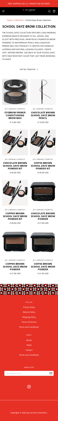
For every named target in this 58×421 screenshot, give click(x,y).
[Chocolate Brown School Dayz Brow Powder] (43, 193)
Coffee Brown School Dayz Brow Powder (43, 266)
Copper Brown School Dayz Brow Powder (15, 266)
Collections (19, 20)
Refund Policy (29, 312)
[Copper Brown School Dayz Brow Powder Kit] (15, 193)
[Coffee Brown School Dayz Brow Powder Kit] (43, 142)
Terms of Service (29, 322)
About (29, 340)
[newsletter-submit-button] (51, 373)
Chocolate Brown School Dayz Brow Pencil (43, 115)
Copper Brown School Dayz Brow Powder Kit (15, 216)
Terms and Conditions (29, 327)
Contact (29, 350)
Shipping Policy (29, 317)
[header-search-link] (49, 11)
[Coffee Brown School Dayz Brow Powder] (43, 243)
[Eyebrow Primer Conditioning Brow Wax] (15, 92)
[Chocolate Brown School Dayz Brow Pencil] (43, 92)
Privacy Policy (29, 307)
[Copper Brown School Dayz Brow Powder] (15, 243)
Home (9, 20)
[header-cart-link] (54, 11)
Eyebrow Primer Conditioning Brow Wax (15, 115)
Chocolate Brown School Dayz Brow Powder (43, 216)
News (29, 345)
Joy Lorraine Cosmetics (15, 109)
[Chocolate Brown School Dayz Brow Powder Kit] (15, 142)
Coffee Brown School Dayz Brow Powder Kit (43, 165)
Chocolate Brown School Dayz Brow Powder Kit (15, 165)
